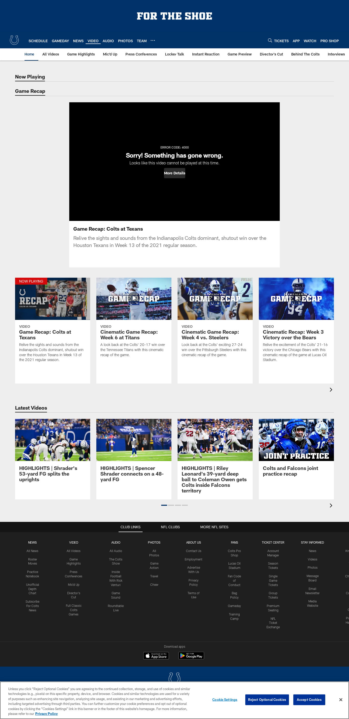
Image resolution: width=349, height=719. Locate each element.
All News (32, 551)
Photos (154, 542)
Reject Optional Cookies (267, 700)
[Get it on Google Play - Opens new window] (191, 658)
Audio (115, 542)
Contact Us (193, 551)
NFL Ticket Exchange (273, 623)
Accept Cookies (309, 700)
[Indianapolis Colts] (174, 679)
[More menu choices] (153, 40)
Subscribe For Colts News (32, 606)
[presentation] (332, 390)
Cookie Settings (224, 700)
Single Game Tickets (273, 580)
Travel (154, 576)
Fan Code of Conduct (234, 580)
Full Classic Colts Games (74, 610)
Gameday (234, 606)
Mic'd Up (73, 584)
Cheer (154, 584)
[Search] (270, 40)
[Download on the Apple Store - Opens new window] (156, 656)
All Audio (116, 551)
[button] (174, 173)
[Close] (340, 699)
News (32, 542)
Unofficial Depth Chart (32, 589)
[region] (174, 700)
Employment (193, 559)
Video (73, 542)
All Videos (73, 551)
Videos (312, 559)
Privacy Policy (46, 714)
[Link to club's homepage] (14, 40)
